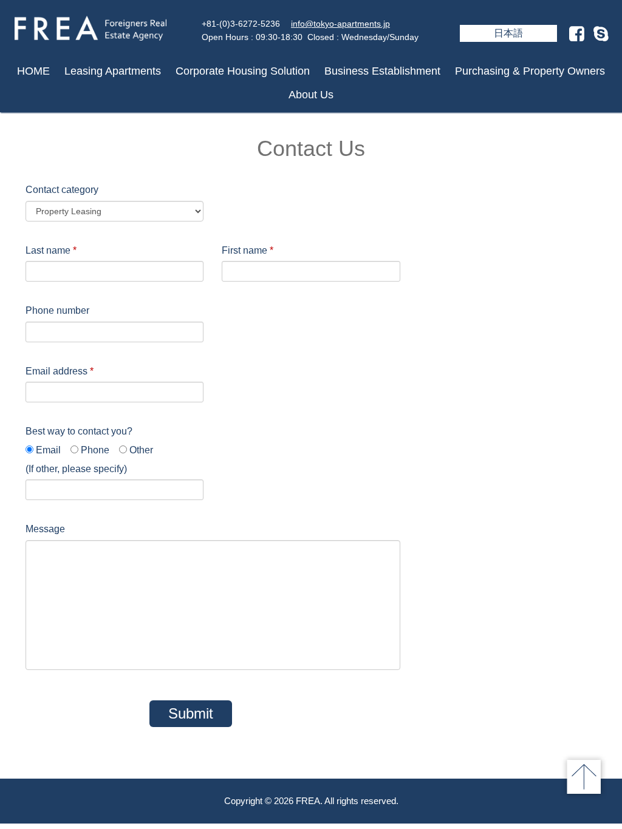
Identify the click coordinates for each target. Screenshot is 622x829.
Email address (60, 371)
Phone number (57, 310)
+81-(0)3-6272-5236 (241, 24)
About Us (311, 95)
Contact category (62, 189)
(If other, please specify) (76, 469)
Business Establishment (382, 71)
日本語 (508, 33)
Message (45, 529)
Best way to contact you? (79, 431)
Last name (51, 250)
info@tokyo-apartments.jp (340, 24)
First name (247, 250)
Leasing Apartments (112, 71)
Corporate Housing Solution (243, 71)
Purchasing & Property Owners (530, 71)
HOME (33, 71)
